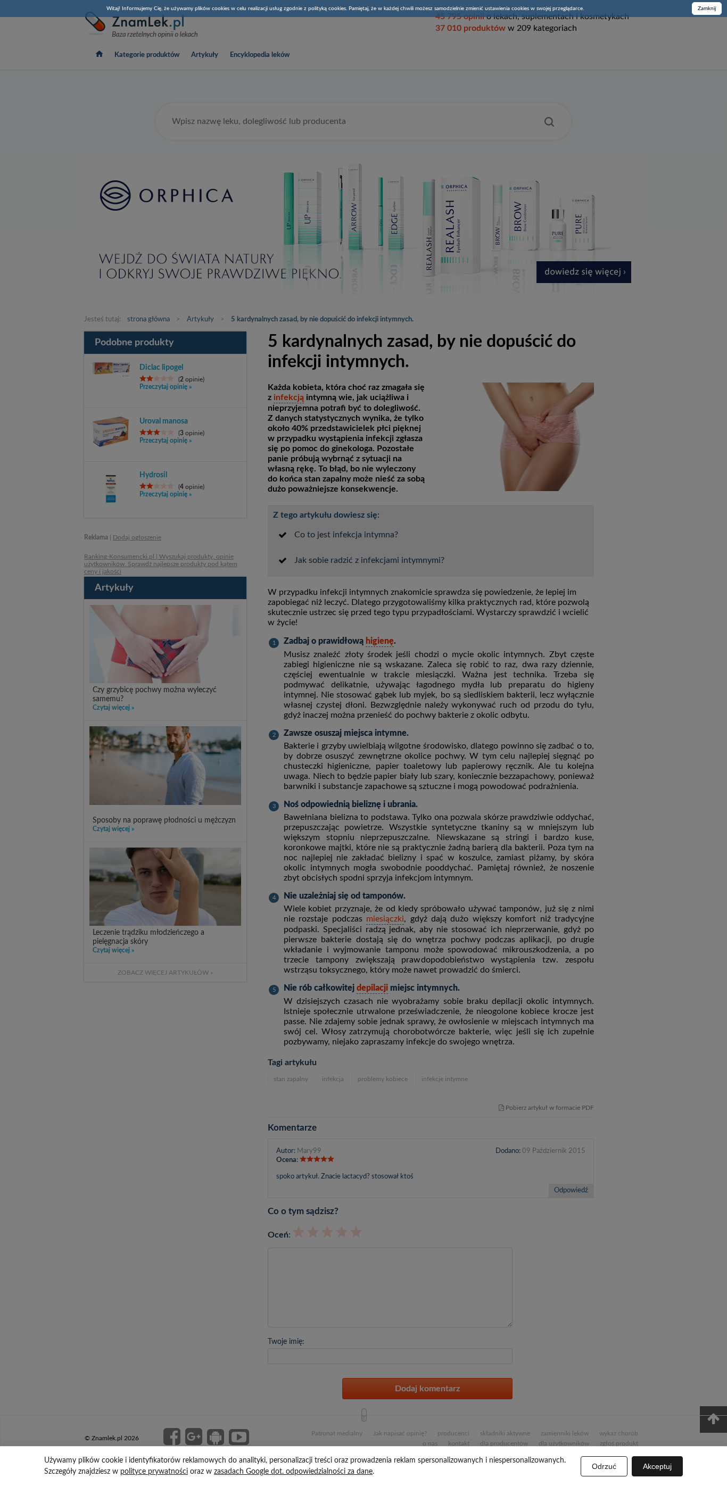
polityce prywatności (154, 1471)
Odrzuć (604, 1466)
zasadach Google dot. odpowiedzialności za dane (293, 1471)
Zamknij (707, 8)
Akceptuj (657, 1466)
